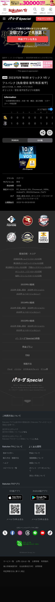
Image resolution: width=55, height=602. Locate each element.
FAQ (28, 355)
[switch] (50, 109)
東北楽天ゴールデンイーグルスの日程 (28, 263)
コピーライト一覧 (10, 468)
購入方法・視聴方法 (11, 458)
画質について (34, 463)
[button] (50, 133)
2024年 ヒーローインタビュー (28, 312)
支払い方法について (37, 475)
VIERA (45, 189)
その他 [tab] (40, 140)
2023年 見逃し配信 (18, 326)
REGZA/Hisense (32, 192)
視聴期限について (36, 458)
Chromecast (37, 189)
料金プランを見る (27, 39)
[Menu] (4, 18)
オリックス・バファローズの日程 (28, 271)
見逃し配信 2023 (23, 196)
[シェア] (43, 133)
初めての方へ (8, 453)
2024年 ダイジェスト (36, 308)
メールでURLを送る (14, 519)
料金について (34, 453)
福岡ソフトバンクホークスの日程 (28, 276)
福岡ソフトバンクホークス (27, 198)
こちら (24, 432)
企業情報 (35, 561)
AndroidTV (20, 192)
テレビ (10, 369)
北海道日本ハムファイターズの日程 (27, 259)
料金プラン (27, 346)
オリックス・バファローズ (42, 196)
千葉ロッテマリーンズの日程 (39, 267)
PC (17, 189)
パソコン (17, 369)
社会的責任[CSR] (26, 566)
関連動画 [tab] (15, 140)
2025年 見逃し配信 (18, 290)
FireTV (43, 192)
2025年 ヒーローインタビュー (28, 294)
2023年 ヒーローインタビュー (28, 330)
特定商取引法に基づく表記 (13, 571)
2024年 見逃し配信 (18, 308)
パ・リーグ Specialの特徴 (27, 338)
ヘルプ (5, 463)
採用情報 (38, 566)
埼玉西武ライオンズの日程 (16, 267)
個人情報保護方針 (10, 566)
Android (23, 189)
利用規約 (44, 561)
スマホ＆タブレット (31, 369)
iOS (29, 189)
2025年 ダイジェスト (36, 290)
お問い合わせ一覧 (23, 561)
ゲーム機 (44, 369)
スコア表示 (42, 109)
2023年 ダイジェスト (36, 326)
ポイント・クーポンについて (39, 469)
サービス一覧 (8, 561)
